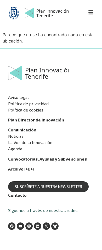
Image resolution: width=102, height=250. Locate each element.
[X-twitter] (46, 226)
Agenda (15, 148)
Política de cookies (25, 109)
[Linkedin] (37, 226)
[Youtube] (20, 226)
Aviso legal (18, 97)
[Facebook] (11, 226)
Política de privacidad (28, 103)
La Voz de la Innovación (30, 142)
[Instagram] (29, 226)
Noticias (16, 136)
